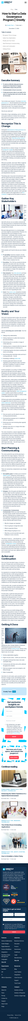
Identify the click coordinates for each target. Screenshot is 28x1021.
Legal (15, 955)
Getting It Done (6, 49)
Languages (4, 959)
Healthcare (17, 952)
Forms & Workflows (6, 949)
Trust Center (17, 983)
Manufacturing (18, 957)
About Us (3, 990)
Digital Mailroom (5, 946)
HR (2, 972)
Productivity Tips (16, 789)
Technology (12, 790)
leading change (15, 648)
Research (17, 820)
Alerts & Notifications (6, 941)
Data (16, 9)
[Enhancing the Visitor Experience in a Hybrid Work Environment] (14, 778)
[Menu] (26, 2)
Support (16, 980)
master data (17, 358)
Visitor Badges (5, 943)
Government (17, 949)
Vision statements (5, 402)
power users (13, 292)
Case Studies (17, 972)
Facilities (3, 969)
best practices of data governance (15, 129)
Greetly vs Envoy (18, 990)
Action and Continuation (9, 46)
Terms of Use (18, 1015)
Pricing (3, 995)
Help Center (4, 1003)
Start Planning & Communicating (11, 43)
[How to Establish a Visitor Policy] (14, 841)
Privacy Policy (16, 732)
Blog (12, 9)
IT (1, 974)
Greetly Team (10, 25)
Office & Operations (6, 977)
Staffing (22, 851)
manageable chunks (11, 543)
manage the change (8, 149)
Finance (16, 946)
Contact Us (4, 998)
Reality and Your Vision (9, 40)
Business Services (19, 941)
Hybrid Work (5, 789)
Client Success (18, 977)
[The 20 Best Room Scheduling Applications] (14, 809)
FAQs (2, 1006)
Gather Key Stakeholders (9, 38)
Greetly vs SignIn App (19, 995)
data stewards (17, 273)
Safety (16, 851)
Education (17, 943)
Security (4, 790)
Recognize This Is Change (9, 35)
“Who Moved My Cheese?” (18, 138)
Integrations (4, 952)
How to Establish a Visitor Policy (12, 856)
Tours (2, 992)
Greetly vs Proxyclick (19, 992)
